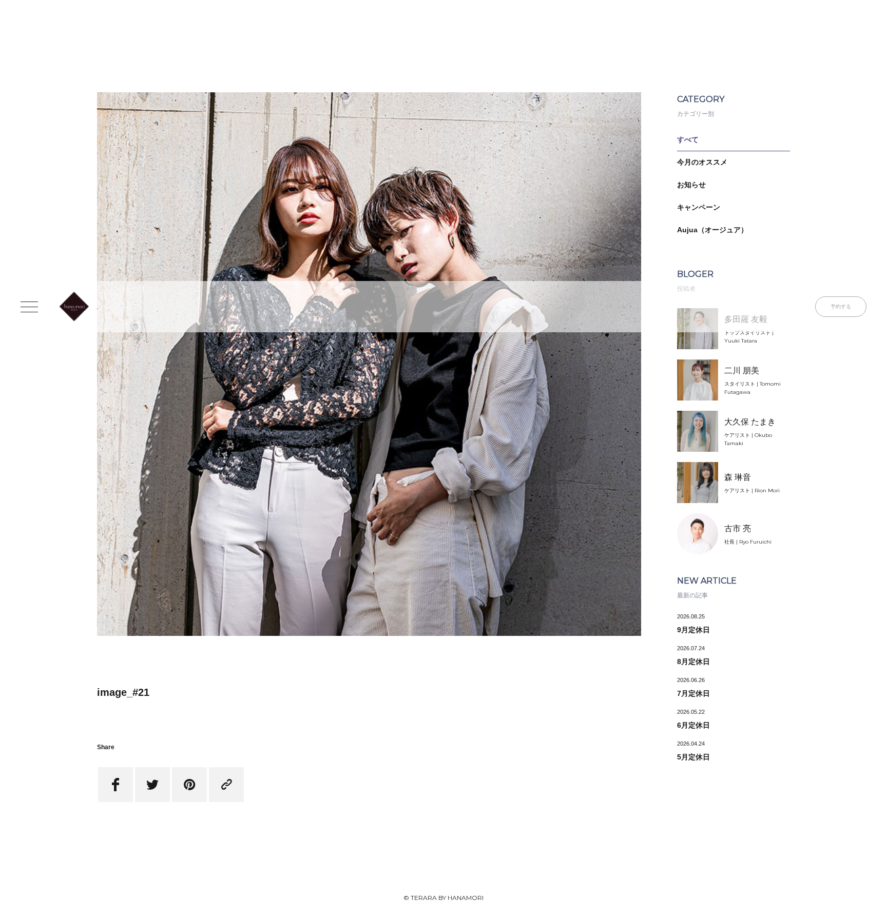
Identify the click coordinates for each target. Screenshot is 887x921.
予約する (841, 306)
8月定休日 (693, 661)
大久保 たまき (750, 421)
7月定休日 (693, 693)
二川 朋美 (741, 370)
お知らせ (691, 185)
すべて (688, 139)
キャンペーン (698, 207)
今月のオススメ (702, 162)
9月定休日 (693, 630)
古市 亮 (737, 528)
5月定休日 (693, 757)
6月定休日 (693, 725)
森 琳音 (737, 477)
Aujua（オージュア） (712, 230)
